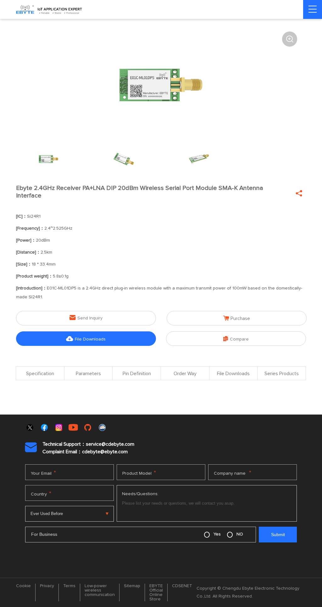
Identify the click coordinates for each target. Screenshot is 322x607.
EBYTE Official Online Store (156, 592)
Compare (236, 338)
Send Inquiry (86, 317)
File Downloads (86, 338)
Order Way (185, 373)
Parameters (88, 373)
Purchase (236, 318)
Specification (40, 373)
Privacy (47, 586)
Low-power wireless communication (100, 590)
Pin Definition (137, 373)
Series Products (281, 373)
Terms (69, 586)
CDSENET (182, 586)
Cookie (23, 586)
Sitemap (132, 586)
